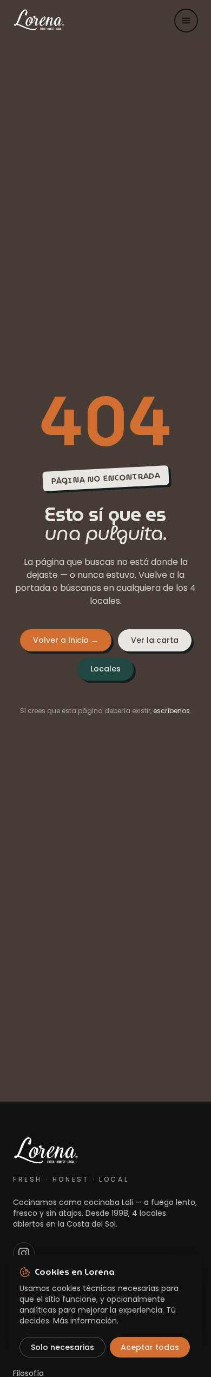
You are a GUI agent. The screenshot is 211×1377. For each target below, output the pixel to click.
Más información (85, 1320)
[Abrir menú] (186, 20)
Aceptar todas (150, 1347)
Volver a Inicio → (65, 640)
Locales (105, 668)
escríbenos (171, 710)
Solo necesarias (62, 1347)
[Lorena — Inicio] (39, 20)
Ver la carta (155, 640)
